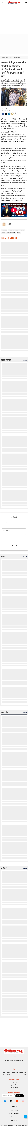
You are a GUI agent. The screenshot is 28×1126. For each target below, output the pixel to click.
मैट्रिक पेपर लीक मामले (11, 232)
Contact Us (14, 1120)
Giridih (22, 230)
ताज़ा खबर (4, 1073)
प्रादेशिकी (4, 868)
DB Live (15, 1082)
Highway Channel (14, 1085)
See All (25, 360)
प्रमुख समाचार (5, 360)
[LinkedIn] (9, 113)
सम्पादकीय (4, 712)
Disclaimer (14, 1117)
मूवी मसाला (25, 1073)
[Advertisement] (14, 18)
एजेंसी (6, 108)
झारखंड (3, 232)
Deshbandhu (14, 1087)
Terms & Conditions (14, 1113)
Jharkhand (4, 230)
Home (3, 57)
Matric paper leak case (14, 230)
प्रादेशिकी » (9, 57)
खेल (17, 1073)
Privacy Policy (14, 1110)
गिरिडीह (18, 232)
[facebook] (3, 113)
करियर (21, 1073)
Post (15, 545)
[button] (2, 3)
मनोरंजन (13, 1073)
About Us (14, 1106)
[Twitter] (6, 113)
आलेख (3, 557)
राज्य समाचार (8, 1073)
